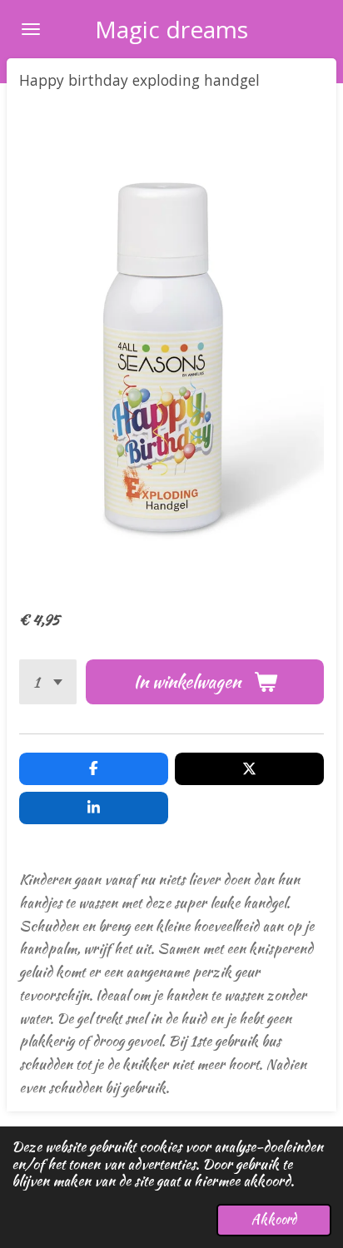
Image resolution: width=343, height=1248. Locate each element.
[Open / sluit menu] (30, 29)
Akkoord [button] (273, 1219)
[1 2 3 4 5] (48, 681)
